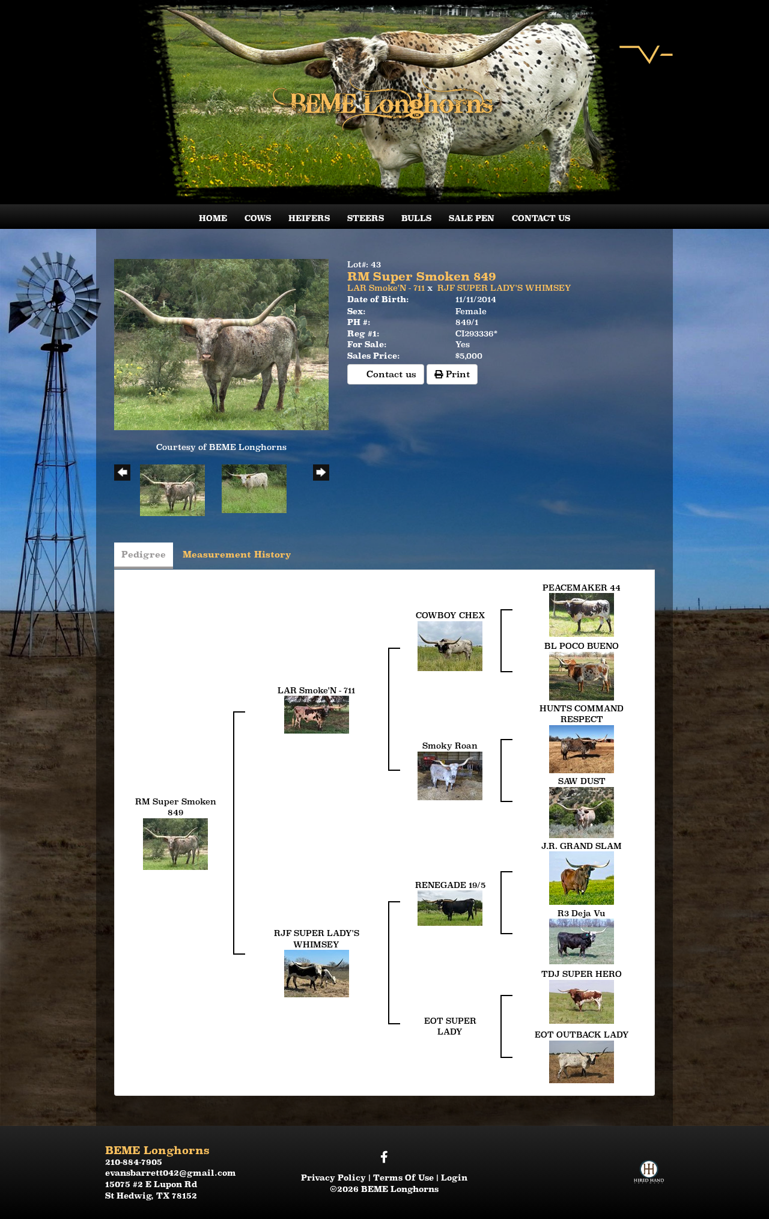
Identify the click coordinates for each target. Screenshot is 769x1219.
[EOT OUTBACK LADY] (581, 1061)
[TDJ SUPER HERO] (581, 1001)
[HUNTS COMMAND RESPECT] (581, 748)
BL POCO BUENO (581, 646)
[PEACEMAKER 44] (581, 614)
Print (456, 374)
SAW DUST (582, 781)
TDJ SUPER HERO (581, 974)
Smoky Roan (450, 745)
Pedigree (143, 554)
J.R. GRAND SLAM (581, 846)
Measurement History (237, 554)
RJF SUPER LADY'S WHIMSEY (504, 288)
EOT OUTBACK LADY (582, 1034)
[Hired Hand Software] (649, 1161)
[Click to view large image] (221, 343)
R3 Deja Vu (582, 913)
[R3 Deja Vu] (581, 941)
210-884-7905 (133, 1162)
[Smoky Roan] (450, 775)
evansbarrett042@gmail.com (170, 1173)
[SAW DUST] (581, 811)
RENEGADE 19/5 (450, 885)
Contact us (389, 374)
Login (454, 1177)
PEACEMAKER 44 (582, 587)
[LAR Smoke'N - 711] (316, 714)
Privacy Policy (333, 1177)
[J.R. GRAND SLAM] (581, 877)
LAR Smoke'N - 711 (386, 288)
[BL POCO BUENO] (581, 675)
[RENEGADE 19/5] (450, 907)
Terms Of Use (403, 1177)
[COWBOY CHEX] (450, 645)
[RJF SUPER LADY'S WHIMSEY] (316, 972)
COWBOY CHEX (450, 615)
